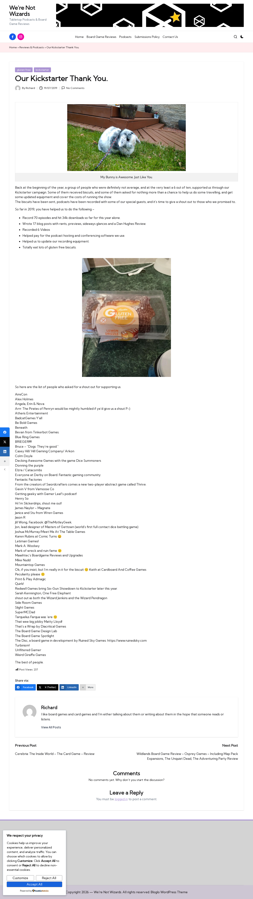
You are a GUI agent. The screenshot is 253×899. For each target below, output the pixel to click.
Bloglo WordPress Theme (169, 892)
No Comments (75, 88)
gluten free (24, 69)
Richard (49, 707)
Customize (20, 878)
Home (13, 47)
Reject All (49, 878)
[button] (51, 727)
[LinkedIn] (5, 451)
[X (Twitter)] (5, 442)
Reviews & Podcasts (31, 47)
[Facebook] (5, 432)
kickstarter (42, 69)
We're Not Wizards (22, 11)
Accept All (34, 884)
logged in (121, 799)
